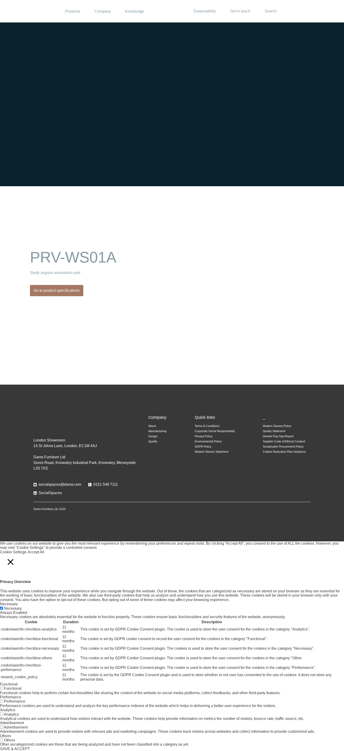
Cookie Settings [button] (13, 552)
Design (152, 436)
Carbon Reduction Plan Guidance (284, 451)
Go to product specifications (57, 290)
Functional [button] (9, 684)
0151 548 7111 (105, 484)
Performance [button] (10, 697)
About (152, 426)
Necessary (13, 608)
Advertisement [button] (12, 723)
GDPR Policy (203, 446)
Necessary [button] (9, 604)
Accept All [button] (36, 552)
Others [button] (5, 736)
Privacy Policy (203, 436)
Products (72, 11)
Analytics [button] (7, 710)
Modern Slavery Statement (211, 451)
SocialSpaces (50, 493)
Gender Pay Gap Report (278, 436)
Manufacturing (157, 431)
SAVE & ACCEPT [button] (15, 749)
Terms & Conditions (207, 426)
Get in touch (240, 11)
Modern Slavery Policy (277, 426)
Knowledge (134, 11)
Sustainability (204, 11)
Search (271, 11)
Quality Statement (274, 431)
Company (103, 11)
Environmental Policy (208, 441)
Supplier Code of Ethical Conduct (284, 441)
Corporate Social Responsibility (215, 431)
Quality (152, 441)
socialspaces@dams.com (60, 484)
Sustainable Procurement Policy (283, 446)
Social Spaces (172, 11)
